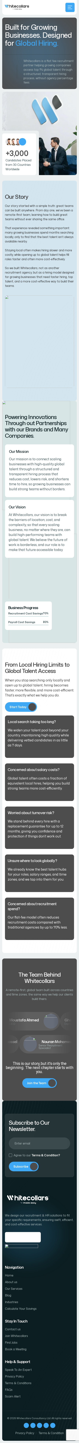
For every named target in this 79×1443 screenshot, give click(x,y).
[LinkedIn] (46, 1425)
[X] (39, 1425)
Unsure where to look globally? (32, 860)
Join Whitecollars (16, 1336)
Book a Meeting (15, 1349)
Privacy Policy (14, 1376)
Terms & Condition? (46, 1155)
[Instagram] (32, 1425)
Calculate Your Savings (21, 1309)
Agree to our (37, 1155)
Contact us (13, 1329)
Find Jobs (11, 1342)
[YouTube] (52, 1425)
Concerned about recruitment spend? (32, 906)
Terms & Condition (51, 1433)
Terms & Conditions (18, 1383)
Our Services (13, 1289)
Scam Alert (13, 1396)
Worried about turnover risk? (31, 812)
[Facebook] (26, 1425)
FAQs (8, 1390)
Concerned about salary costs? (34, 769)
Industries (11, 1302)
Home (9, 1275)
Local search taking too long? (32, 721)
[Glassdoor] (21, 1251)
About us (11, 1282)
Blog (8, 1295)
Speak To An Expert (18, 1370)
